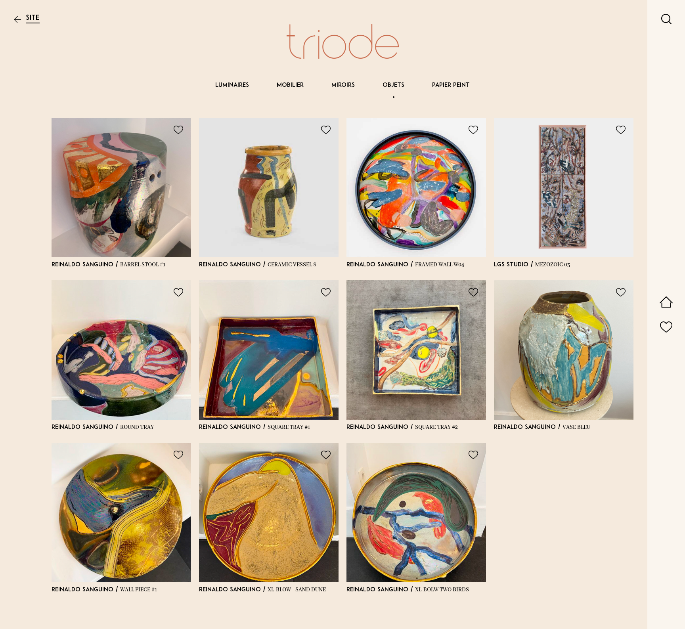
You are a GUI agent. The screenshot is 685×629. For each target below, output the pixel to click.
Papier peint (451, 85)
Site (33, 18)
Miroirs (343, 85)
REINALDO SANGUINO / (108, 265)
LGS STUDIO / (532, 265)
